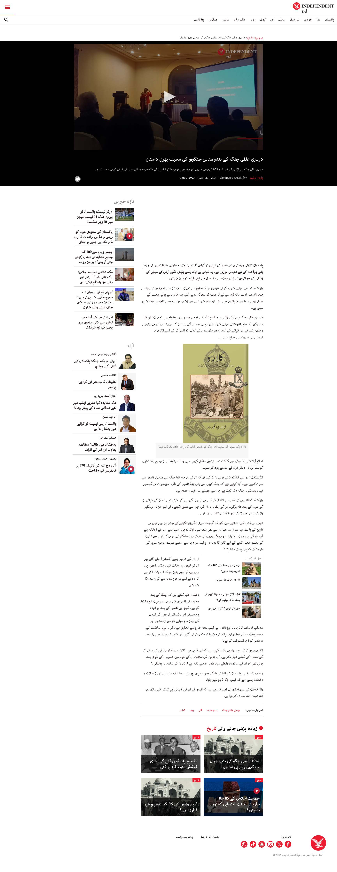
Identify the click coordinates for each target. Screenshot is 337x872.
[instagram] (270, 844)
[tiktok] (253, 844)
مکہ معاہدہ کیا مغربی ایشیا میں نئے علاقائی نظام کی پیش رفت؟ (94, 405)
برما (192, 710)
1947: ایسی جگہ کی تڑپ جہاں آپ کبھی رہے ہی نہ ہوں (235, 764)
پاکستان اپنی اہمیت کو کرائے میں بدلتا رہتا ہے (96, 426)
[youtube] (261, 844)
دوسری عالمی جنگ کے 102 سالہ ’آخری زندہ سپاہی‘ (223, 568)
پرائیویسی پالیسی (184, 837)
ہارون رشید (256, 177)
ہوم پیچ (259, 38)
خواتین (308, 19)
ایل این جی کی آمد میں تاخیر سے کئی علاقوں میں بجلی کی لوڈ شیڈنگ (95, 322)
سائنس (225, 19)
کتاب (182, 710)
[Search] (6, 19)
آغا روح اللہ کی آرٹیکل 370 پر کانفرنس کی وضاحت (96, 468)
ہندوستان (212, 710)
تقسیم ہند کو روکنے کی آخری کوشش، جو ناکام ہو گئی (173, 764)
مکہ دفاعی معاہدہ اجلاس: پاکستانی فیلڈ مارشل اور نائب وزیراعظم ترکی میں (95, 277)
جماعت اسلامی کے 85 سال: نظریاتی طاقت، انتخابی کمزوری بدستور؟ (235, 804)
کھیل (263, 19)
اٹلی (200, 710)
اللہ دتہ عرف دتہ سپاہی (228, 580)
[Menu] (7, 7)
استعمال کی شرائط (210, 837)
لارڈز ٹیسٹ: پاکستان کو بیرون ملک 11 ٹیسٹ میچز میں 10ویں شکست (95, 217)
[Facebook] (288, 844)
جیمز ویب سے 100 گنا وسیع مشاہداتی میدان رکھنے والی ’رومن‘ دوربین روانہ (93, 257)
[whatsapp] (244, 844)
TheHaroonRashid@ (233, 177)
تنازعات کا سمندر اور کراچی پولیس (97, 384)
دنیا (318, 19)
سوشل (281, 19)
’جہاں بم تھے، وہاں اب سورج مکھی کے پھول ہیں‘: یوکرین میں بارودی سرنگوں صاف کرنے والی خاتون (95, 299)
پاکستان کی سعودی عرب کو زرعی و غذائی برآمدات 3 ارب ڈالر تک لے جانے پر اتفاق (93, 237)
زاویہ (252, 19)
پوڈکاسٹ (199, 19)
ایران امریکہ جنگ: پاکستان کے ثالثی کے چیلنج (95, 363)
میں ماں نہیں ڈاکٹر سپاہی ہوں (224, 608)
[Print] (78, 179)
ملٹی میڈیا (239, 19)
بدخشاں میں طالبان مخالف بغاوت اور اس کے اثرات (97, 447)
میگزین (213, 19)
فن (272, 19)
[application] (168, 97)
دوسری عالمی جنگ (231, 710)
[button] (168, 96)
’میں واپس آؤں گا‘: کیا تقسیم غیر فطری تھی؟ (170, 807)
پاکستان (329, 19)
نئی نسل (294, 19)
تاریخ (250, 38)
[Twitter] (279, 844)
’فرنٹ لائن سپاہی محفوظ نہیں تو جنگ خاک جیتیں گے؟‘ (222, 597)
